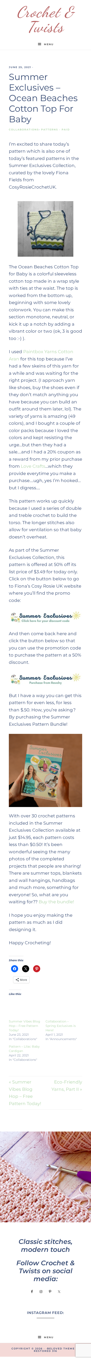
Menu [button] (49, 44)
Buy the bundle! (56, 901)
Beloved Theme (61, 1348)
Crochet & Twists (45, 19)
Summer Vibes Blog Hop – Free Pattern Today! (24, 1025)
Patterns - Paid (55, 129)
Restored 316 (45, 1351)
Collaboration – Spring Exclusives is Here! (61, 1025)
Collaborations (24, 129)
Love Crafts (33, 466)
